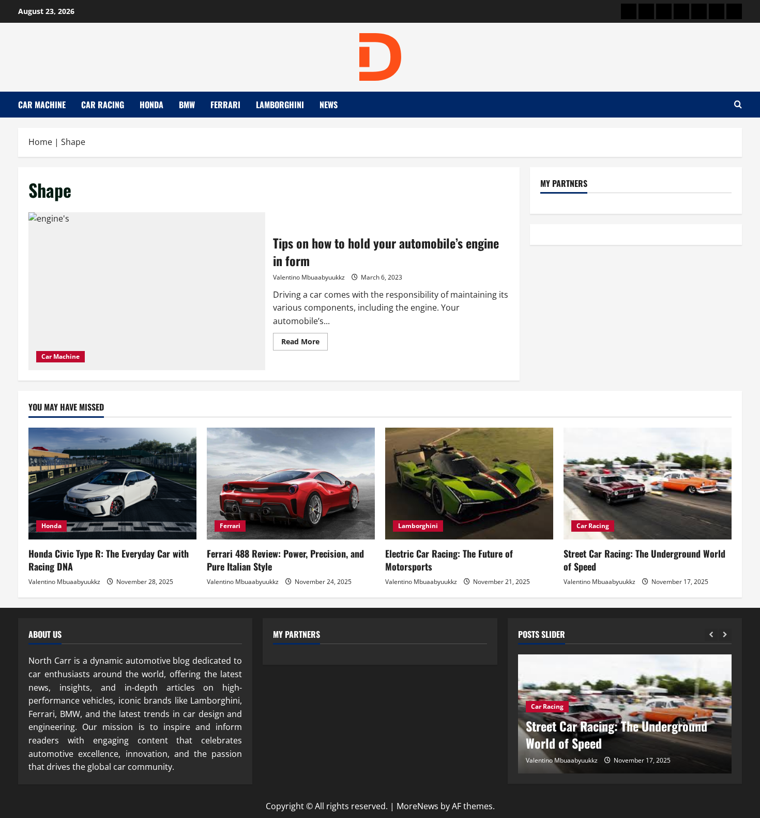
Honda (151, 104)
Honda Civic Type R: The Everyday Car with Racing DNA (108, 560)
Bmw (187, 104)
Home (40, 142)
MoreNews (417, 806)
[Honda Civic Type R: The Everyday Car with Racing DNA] (112, 484)
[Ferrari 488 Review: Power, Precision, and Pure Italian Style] (291, 484)
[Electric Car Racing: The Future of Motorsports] (469, 484)
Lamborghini (280, 104)
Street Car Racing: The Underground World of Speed (644, 560)
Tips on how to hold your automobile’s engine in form (146, 291)
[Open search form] (738, 105)
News (329, 104)
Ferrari (225, 104)
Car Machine (42, 104)
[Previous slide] (711, 635)
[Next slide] (725, 635)
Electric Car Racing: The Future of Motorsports (449, 560)
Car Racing (102, 104)
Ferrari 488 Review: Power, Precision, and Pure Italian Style (285, 560)
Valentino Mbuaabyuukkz (309, 277)
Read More (304, 343)
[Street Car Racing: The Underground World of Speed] (648, 484)
